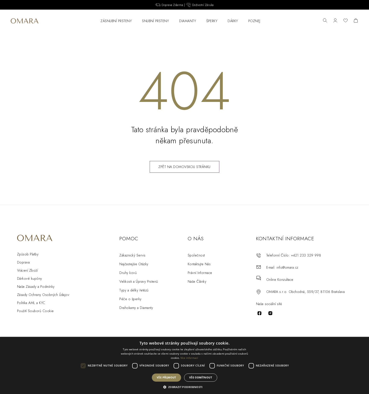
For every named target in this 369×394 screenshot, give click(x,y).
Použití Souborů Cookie (35, 311)
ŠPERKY (211, 21)
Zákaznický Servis (132, 255)
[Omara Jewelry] (24, 20)
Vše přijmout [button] (166, 377)
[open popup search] (325, 21)
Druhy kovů (128, 272)
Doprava (23, 262)
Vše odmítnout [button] (200, 377)
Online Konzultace (279, 279)
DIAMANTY (187, 21)
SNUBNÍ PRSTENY (155, 21)
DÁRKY (233, 21)
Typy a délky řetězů (133, 290)
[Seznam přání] (345, 21)
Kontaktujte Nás (199, 264)
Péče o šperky (130, 299)
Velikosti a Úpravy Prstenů (138, 281)
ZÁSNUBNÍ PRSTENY (116, 21)
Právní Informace (200, 272)
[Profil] (335, 21)
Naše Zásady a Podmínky (36, 286)
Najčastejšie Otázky (133, 264)
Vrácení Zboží (27, 270)
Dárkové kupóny (29, 278)
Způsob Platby (27, 254)
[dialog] (184, 365)
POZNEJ (254, 21)
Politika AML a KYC (31, 302)
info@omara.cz (287, 267)
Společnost (196, 255)
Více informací (189, 358)
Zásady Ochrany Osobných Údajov (43, 294)
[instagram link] (270, 313)
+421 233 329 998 (306, 255)
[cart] (355, 21)
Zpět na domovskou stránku (184, 166)
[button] (184, 387)
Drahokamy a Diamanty (136, 307)
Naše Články (197, 281)
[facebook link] (259, 313)
